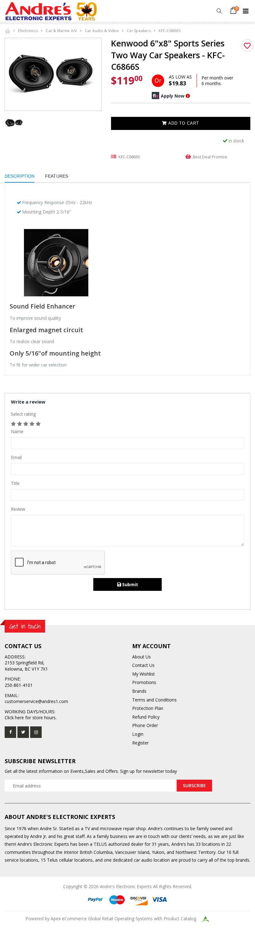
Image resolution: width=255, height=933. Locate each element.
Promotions (144, 682)
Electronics (28, 30)
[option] (53, 74)
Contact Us (143, 665)
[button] (219, 11)
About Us (141, 657)
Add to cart (183, 123)
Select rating (23, 414)
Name (17, 431)
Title (15, 483)
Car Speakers (139, 30)
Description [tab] (20, 176)
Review (18, 509)
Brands (139, 691)
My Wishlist (143, 674)
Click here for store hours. (31, 717)
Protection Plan (147, 708)
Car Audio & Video (102, 30)
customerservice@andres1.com (36, 701)
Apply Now (172, 96)
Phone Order (145, 725)
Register (140, 743)
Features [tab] (56, 176)
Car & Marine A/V (61, 30)
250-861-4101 (19, 685)
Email (16, 457)
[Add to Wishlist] (247, 45)
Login (137, 734)
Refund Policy (146, 717)
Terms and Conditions (154, 700)
